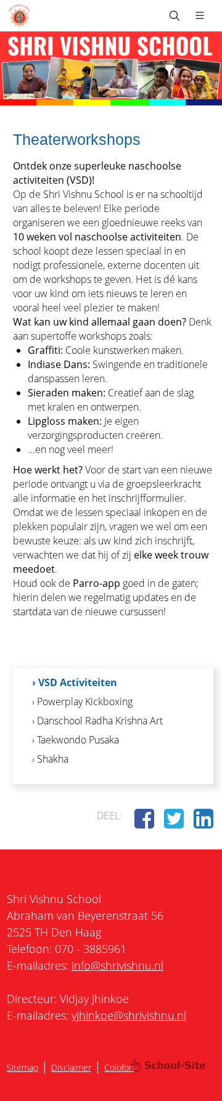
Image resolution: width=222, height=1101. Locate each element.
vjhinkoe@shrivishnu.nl (129, 1015)
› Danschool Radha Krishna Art (97, 720)
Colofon (119, 1067)
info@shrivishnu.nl (117, 965)
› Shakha (50, 759)
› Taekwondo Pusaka (75, 740)
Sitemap (22, 1067)
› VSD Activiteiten (74, 682)
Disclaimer (71, 1067)
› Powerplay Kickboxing (82, 701)
